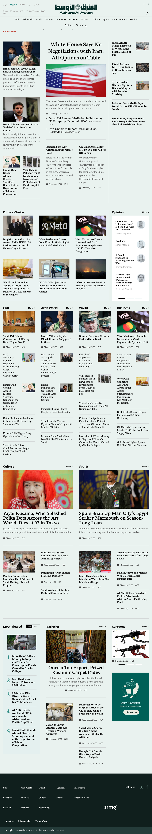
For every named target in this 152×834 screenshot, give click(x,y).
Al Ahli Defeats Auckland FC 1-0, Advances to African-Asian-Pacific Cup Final (22, 716)
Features (69, 25)
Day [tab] (29, 626)
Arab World (27, 19)
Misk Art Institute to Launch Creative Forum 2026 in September (54, 555)
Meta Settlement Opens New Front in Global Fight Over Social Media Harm (54, 242)
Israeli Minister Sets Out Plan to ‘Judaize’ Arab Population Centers (21, 127)
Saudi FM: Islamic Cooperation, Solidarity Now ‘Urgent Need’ (51, 31)
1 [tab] (121, 299)
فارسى (36, 4)
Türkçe (22, 4)
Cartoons (118, 627)
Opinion (49, 19)
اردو (29, 4)
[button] (121, 664)
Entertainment (119, 19)
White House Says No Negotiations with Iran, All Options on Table (76, 51)
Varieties (73, 19)
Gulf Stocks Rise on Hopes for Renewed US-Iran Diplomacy (131, 415)
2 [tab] (130, 299)
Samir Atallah (122, 244)
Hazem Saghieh (123, 233)
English (13, 4)
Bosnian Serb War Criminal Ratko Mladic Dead (59, 150)
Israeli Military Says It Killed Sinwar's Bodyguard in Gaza (56, 339)
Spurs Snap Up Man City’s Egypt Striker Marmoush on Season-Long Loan (113, 518)
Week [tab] (36, 626)
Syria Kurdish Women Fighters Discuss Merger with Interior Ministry (122, 88)
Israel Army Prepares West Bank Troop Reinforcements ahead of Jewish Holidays (128, 121)
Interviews (61, 19)
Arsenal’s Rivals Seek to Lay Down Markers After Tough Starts (133, 555)
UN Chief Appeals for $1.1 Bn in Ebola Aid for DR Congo (92, 150)
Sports (106, 19)
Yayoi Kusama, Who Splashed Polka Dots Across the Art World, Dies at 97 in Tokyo (34, 518)
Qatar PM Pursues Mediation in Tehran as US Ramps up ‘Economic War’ (75, 120)
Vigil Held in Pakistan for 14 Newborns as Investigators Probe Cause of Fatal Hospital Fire (31, 179)
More (144, 212)
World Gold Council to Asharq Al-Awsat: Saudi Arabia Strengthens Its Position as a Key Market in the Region (17, 288)
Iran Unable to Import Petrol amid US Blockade (23, 682)
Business (85, 19)
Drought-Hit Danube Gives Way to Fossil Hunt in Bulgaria (91, 754)
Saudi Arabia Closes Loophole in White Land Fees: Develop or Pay (121, 49)
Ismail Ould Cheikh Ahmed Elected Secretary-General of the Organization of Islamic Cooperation (11, 182)
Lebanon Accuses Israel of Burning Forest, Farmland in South (90, 285)
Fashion (133, 19)
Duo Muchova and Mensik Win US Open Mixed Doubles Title (132, 576)
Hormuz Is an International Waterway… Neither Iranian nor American (123, 280)
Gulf (17, 19)
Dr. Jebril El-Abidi (124, 289)
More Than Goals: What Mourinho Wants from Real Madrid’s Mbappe (94, 579)
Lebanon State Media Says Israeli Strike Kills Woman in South (129, 106)
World (39, 19)
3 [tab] (138, 299)
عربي (5, 4)
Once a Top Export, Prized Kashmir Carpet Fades (76, 670)
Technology (81, 25)
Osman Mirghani (123, 266)
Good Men (120, 241)
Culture (96, 19)
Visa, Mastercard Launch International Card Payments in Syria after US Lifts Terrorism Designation (90, 245)
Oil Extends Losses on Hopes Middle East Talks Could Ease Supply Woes (133, 430)
